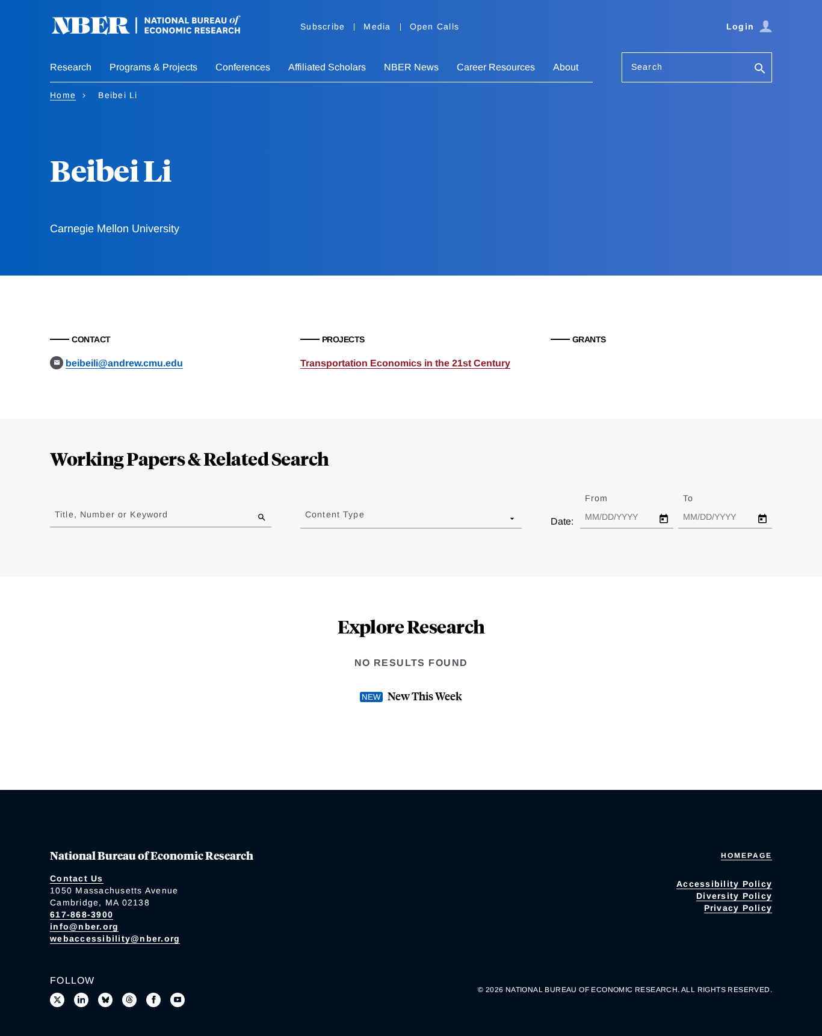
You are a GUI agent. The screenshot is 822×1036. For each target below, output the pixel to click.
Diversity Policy (734, 896)
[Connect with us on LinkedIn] (81, 1000)
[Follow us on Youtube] (177, 1000)
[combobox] (307, 518)
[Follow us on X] (57, 1000)
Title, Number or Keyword (111, 514)
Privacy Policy (738, 908)
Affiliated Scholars (327, 67)
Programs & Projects (153, 67)
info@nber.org (84, 926)
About (565, 67)
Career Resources (496, 67)
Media (377, 26)
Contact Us (77, 878)
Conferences (242, 67)
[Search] (760, 69)
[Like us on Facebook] (153, 1000)
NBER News (411, 67)
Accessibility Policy (724, 884)
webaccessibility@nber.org (115, 938)
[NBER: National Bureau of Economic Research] (156, 31)
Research (70, 67)
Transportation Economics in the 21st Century (405, 363)
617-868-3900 (81, 914)
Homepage (746, 855)
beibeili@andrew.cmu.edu (124, 363)
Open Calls (435, 26)
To (698, 498)
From (607, 498)
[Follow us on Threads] (129, 1000)
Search (647, 67)
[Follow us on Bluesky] (105, 1000)
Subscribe (322, 26)
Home (63, 95)
